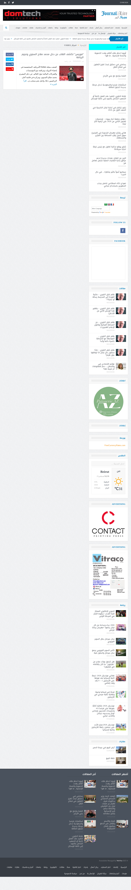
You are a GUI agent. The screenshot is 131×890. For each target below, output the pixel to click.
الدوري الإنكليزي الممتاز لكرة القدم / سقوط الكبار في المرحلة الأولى (104, 613)
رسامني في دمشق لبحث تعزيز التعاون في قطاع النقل (110, 66)
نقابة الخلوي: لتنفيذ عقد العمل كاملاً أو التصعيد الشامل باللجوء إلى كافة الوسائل (68, 38)
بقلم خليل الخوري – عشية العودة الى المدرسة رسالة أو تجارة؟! (103, 297)
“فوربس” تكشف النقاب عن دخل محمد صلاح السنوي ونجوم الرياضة (53, 56)
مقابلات (24, 27)
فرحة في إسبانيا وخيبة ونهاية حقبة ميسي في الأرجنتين (104, 694)
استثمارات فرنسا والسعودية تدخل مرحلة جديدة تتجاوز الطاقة (109, 86)
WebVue (119, 860)
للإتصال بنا (101, 33)
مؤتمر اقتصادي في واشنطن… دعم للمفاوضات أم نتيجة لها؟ (103, 366)
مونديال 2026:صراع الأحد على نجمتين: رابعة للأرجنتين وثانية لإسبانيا (102, 727)
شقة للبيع (110, 758)
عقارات (31, 27)
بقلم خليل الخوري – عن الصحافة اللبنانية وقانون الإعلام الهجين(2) (104, 324)
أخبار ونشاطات (122, 33)
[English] (109, 204)
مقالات (70, 27)
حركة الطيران (111, 33)
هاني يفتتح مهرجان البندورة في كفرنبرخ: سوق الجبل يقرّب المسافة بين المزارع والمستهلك (108, 135)
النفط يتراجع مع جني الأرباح (114, 76)
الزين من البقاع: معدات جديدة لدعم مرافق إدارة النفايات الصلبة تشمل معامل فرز (109, 160)
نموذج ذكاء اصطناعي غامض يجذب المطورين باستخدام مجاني (111, 185)
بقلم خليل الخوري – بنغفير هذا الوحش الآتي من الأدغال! (103, 311)
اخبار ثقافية (83, 27)
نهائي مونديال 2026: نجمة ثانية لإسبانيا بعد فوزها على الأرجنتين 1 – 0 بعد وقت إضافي (103, 679)
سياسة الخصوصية (84, 33)
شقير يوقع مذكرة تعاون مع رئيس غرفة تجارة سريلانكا (109, 148)
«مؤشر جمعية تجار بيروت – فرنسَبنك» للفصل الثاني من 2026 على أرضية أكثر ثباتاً (110, 121)
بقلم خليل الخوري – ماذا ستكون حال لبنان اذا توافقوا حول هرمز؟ (102, 352)
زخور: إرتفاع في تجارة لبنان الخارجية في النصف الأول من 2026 (109, 109)
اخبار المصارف (108, 27)
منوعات (17, 27)
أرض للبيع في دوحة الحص (103, 747)
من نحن (94, 33)
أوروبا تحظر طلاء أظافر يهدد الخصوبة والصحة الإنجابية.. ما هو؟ (110, 54)
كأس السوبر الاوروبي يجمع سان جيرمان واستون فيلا (103, 652)
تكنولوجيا (63, 27)
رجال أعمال (98, 27)
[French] (112, 204)
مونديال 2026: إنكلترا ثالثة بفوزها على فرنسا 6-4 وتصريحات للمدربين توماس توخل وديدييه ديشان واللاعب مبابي (103, 711)
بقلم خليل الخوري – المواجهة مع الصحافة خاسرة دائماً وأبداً (105, 338)
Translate (107, 212)
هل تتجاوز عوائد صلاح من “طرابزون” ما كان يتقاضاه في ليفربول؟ (103, 664)
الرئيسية (124, 27)
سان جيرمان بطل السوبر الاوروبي (104, 640)
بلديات (91, 27)
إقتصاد (117, 27)
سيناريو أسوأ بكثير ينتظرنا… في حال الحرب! (110, 173)
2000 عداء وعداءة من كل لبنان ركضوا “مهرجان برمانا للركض (103, 627)
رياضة (56, 27)
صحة (76, 27)
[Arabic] (105, 204)
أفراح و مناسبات (40, 27)
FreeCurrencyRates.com (115, 445)
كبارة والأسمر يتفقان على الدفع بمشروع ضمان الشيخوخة (107, 824)
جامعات (50, 27)
